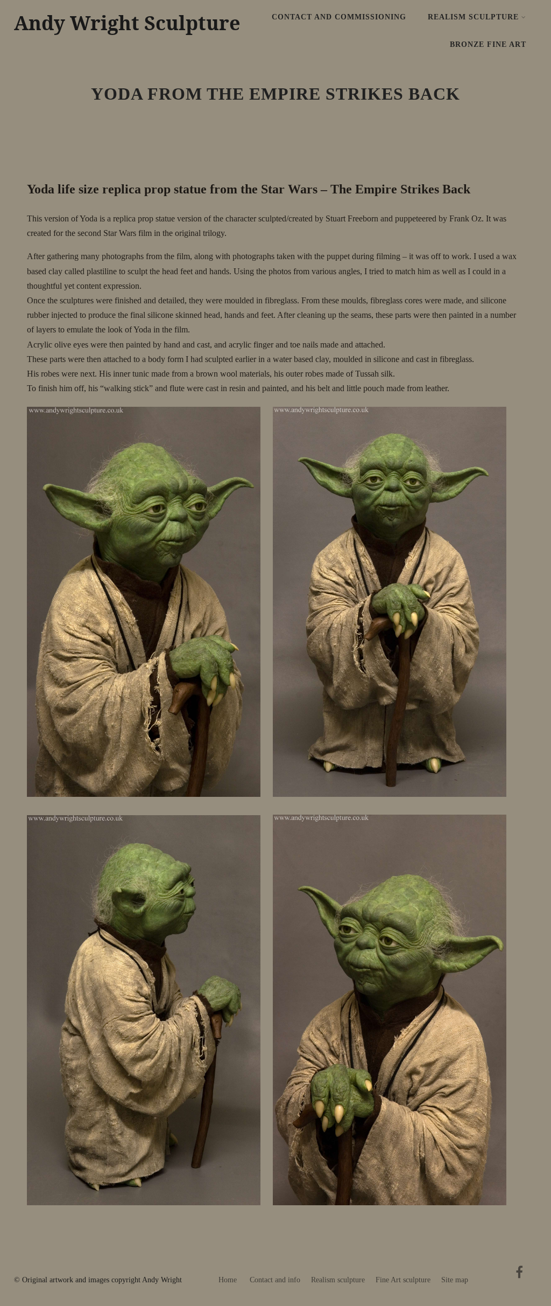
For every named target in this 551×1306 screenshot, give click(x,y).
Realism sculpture (338, 1280)
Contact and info (275, 1280)
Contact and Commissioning (339, 17)
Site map (454, 1280)
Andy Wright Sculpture (127, 23)
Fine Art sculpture (403, 1280)
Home (227, 1280)
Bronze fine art (488, 44)
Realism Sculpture (473, 17)
